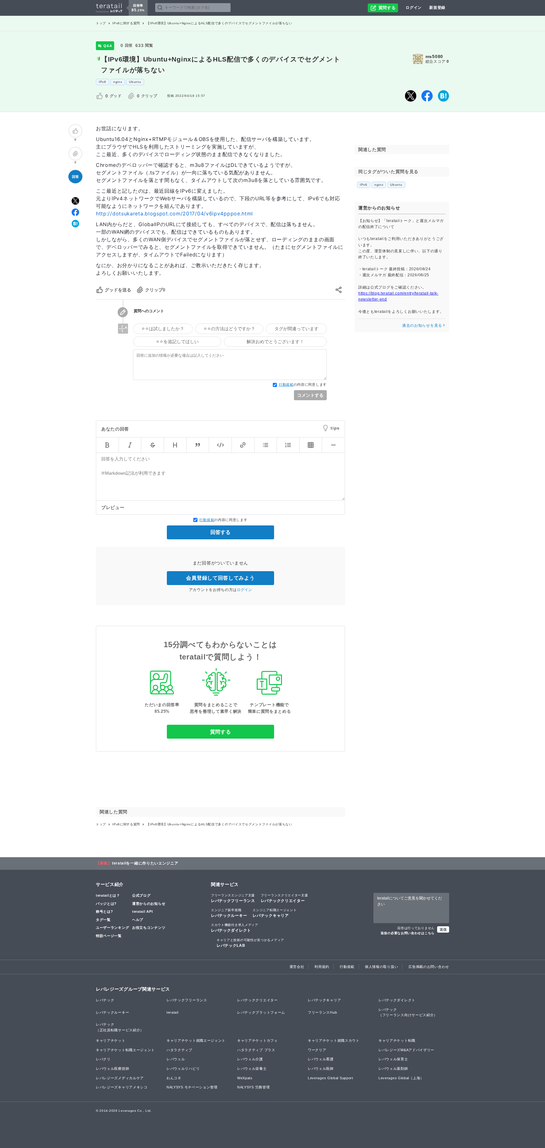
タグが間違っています (296, 328)
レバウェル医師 (321, 1068)
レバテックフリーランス (233, 898)
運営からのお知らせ (148, 903)
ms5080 (434, 56)
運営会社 (297, 967)
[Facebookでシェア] (427, 96)
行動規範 (286, 384)
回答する (220, 532)
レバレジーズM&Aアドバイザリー (406, 1050)
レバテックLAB (250, 943)
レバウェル (176, 1059)
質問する (220, 732)
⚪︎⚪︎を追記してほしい (177, 341)
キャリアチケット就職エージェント (196, 1040)
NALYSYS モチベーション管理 (192, 1087)
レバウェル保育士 (393, 1059)
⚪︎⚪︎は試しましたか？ (162, 328)
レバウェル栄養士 (252, 1068)
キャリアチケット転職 (396, 1040)
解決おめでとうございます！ (275, 341)
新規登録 (437, 7)
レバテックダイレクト (234, 928)
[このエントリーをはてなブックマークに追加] (443, 96)
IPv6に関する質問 (126, 23)
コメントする (310, 395)
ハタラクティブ (179, 1050)
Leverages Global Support (330, 1078)
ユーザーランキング (112, 927)
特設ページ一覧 (109, 936)
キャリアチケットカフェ (257, 1040)
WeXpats (245, 1078)
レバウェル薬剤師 (393, 1068)
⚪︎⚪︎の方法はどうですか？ (229, 328)
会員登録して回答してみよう (220, 578)
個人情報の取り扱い (381, 967)
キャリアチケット (111, 1040)
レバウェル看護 (321, 1059)
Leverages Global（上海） (401, 1078)
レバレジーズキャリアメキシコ (122, 1087)
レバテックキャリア (274, 913)
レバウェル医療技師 (112, 1068)
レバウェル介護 (250, 1059)
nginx (117, 82)
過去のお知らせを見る (422, 325)
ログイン (414, 7)
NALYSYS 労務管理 (253, 1087)
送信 (443, 929)
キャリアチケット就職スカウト (334, 1040)
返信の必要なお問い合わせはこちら (408, 933)
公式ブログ (141, 895)
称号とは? (104, 911)
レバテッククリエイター (284, 898)
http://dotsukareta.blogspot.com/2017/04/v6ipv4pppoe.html (174, 213)
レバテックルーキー (229, 913)
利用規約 (321, 967)
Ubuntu (135, 82)
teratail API (142, 911)
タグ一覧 (103, 920)
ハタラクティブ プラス (256, 1050)
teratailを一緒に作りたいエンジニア (145, 863)
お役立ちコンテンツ (148, 927)
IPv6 (102, 82)
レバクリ (103, 1059)
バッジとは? (106, 903)
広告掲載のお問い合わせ (428, 967)
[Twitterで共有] (410, 96)
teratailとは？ (108, 895)
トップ (101, 23)
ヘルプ (137, 920)
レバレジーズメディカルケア (120, 1078)
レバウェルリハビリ (183, 1068)
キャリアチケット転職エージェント (125, 1050)
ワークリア (317, 1050)
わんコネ (174, 1078)
